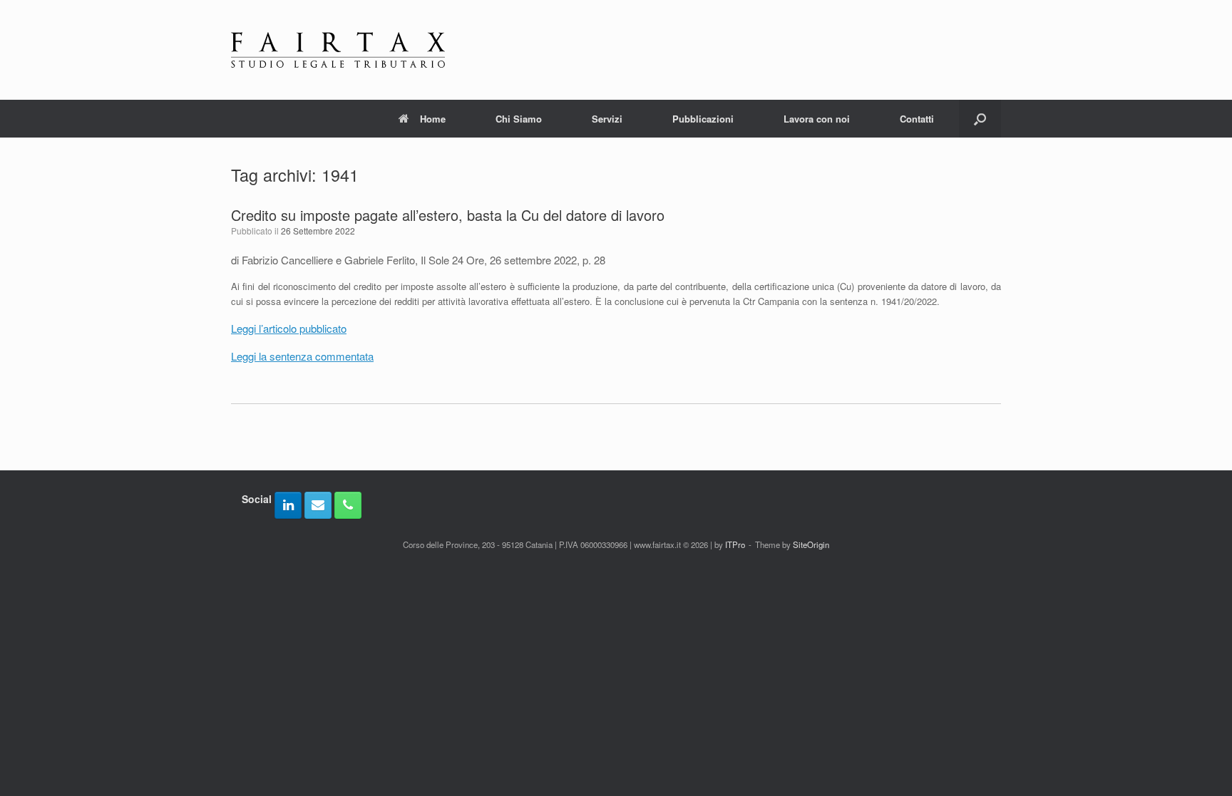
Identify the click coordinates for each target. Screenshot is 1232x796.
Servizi (607, 118)
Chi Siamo (519, 118)
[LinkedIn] (288, 505)
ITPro (735, 544)
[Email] (318, 505)
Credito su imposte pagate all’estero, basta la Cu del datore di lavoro (447, 215)
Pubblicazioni (703, 118)
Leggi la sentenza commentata (302, 355)
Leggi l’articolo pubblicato (288, 328)
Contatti (917, 118)
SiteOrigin (811, 544)
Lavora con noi (817, 118)
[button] (980, 119)
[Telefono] (347, 505)
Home (433, 118)
